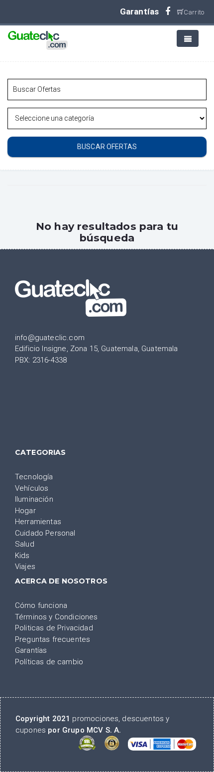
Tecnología (34, 476)
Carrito (194, 12)
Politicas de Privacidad (54, 627)
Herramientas (38, 521)
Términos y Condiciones (56, 616)
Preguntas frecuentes (52, 639)
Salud (24, 544)
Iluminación (34, 499)
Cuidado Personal (45, 533)
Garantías (139, 11)
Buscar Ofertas (107, 147)
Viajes (25, 566)
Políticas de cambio (49, 661)
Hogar (25, 510)
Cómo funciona (41, 605)
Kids (22, 555)
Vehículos (31, 488)
